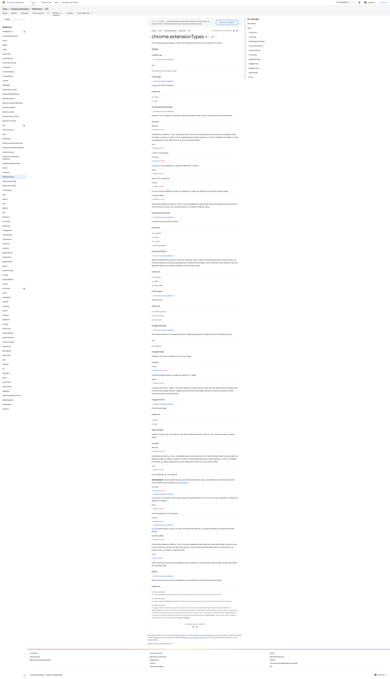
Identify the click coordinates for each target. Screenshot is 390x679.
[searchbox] (13, 19)
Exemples (70, 13)
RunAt (155, 558)
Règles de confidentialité (54, 675)
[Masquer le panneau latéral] (24, 675)
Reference (37, 9)
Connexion (384, 2)
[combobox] (346, 2)
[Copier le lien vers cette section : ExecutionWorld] (168, 251)
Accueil (154, 30)
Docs (33, 2)
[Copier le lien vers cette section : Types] (160, 49)
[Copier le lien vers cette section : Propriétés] (161, 121)
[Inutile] (236, 30)
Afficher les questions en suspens (40, 660)
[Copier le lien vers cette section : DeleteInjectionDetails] (174, 107)
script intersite (182, 483)
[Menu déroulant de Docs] (37, 2)
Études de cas (46, 2)
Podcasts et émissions (157, 666)
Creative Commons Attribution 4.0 (205, 635)
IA (48, 13)
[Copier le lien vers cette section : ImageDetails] (166, 352)
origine (155, 85)
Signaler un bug (35, 656)
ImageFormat (158, 370)
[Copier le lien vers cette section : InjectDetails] (165, 430)
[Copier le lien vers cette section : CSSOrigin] (163, 77)
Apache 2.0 (158, 637)
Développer (25, 13)
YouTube (272, 660)
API (46, 9)
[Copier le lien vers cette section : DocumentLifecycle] (172, 213)
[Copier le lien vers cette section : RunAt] (159, 572)
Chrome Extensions (20, 9)
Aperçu (5, 13)
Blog (56, 2)
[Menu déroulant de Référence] (62, 13)
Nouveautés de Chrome (70, 2)
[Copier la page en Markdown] (213, 37)
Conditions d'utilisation (37, 675)
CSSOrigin (157, 161)
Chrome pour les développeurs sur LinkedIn (283, 663)
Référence (56, 13)
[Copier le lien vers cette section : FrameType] (164, 291)
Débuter (14, 13)
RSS (271, 666)
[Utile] (233, 30)
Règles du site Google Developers (193, 637)
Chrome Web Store (83, 13)
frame (156, 191)
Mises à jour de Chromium (158, 656)
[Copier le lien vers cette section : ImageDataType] (169, 326)
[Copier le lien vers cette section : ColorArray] (164, 55)
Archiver (152, 663)
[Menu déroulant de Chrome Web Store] (92, 13)
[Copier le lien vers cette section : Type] (157, 65)
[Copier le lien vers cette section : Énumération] (162, 91)
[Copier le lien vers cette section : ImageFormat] (166, 400)
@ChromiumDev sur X (277, 656)
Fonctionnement (38, 13)
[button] (13, 324)
